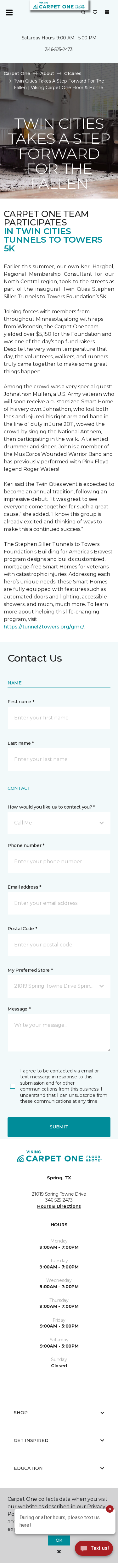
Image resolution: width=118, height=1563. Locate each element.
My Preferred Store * (30, 970)
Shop (21, 1412)
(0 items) (107, 12)
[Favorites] (95, 12)
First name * (21, 701)
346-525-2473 (59, 49)
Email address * (24, 887)
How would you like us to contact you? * (51, 807)
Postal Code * (22, 928)
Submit (59, 1127)
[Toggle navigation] (9, 12)
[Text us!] (94, 1550)
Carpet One (17, 73)
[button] (83, 12)
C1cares (72, 73)
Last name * (21, 743)
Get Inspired (31, 1440)
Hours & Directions (59, 1206)
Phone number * (26, 845)
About (47, 73)
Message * (19, 1009)
